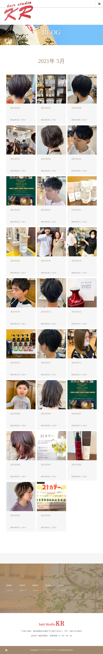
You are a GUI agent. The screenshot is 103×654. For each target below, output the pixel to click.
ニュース (9, 590)
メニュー (35, 590)
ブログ (48, 590)
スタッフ (22, 590)
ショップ (62, 590)
